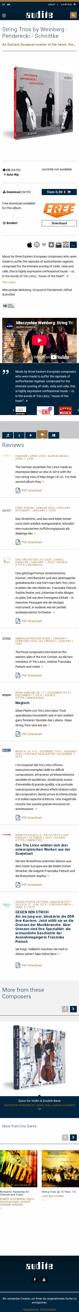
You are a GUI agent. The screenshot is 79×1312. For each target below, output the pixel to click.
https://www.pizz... (29, 840)
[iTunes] (51, 244)
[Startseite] (39, 14)
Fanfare (22, 456)
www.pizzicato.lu (29, 835)
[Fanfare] (6, 455)
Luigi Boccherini (53, 1196)
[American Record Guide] (6, 638)
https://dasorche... (30, 564)
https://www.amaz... (30, 697)
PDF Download (32, 490)
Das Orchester (27, 559)
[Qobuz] (66, 244)
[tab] (7, 435)
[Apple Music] (30, 244)
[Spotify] (37, 244)
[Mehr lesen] (43, 481)
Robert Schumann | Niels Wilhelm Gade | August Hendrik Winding (17, 1202)
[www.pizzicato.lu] (6, 834)
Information (48, 1309)
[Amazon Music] (44, 244)
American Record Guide (33, 638)
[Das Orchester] (6, 560)
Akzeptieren (31, 1309)
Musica (21, 751)
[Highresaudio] (59, 244)
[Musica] (6, 751)
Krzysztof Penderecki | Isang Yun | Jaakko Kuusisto (39, 1105)
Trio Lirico (8, 282)
